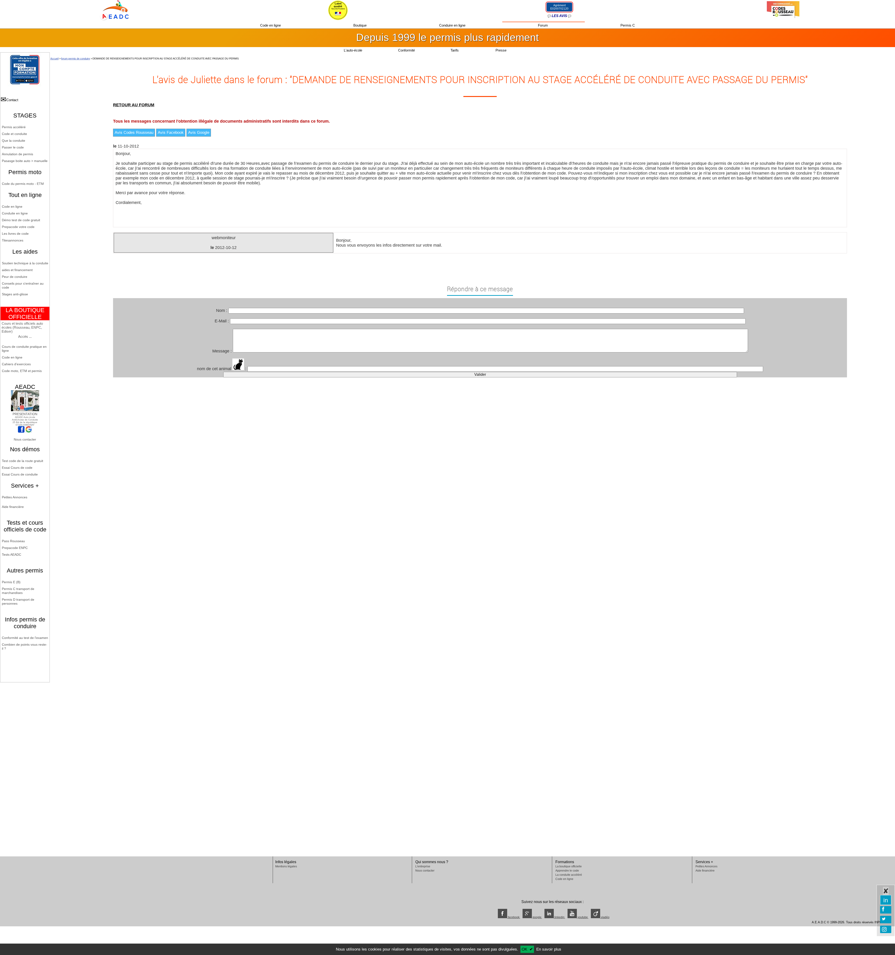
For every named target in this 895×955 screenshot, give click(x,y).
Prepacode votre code (18, 227)
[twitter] (885, 919)
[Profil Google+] (28, 431)
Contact (12, 100)
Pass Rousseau (13, 541)
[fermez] (886, 891)
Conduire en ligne (452, 25)
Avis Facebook (171, 132)
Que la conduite (13, 140)
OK (524, 949)
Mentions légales (286, 866)
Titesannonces (12, 240)
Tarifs (455, 50)
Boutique (360, 25)
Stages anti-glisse (15, 294)
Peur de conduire (14, 277)
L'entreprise (422, 866)
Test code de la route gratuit (22, 461)
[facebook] (885, 910)
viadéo (604, 917)
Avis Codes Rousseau (134, 132)
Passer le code (13, 147)
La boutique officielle (568, 866)
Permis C (627, 25)
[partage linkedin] (885, 900)
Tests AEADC (11, 554)
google (537, 917)
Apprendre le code (567, 870)
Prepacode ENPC (15, 548)
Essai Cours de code (17, 467)
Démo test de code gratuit (21, 220)
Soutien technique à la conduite (25, 263)
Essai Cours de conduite (20, 474)
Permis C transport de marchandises (18, 591)
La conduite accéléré (568, 874)
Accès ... (25, 336)
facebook (513, 917)
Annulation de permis (17, 154)
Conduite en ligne (15, 213)
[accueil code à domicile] (111, 10)
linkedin (559, 917)
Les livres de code (15, 233)
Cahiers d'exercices (16, 364)
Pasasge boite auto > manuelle (25, 161)
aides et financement (17, 270)
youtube (583, 917)
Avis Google (198, 132)
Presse (501, 50)
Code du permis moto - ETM (23, 184)
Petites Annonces (14, 497)
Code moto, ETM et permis (22, 371)
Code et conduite (14, 134)
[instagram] (885, 929)
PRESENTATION (25, 414)
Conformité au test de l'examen (25, 638)
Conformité (406, 50)
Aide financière (13, 507)
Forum (543, 25)
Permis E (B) (11, 582)
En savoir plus (548, 949)
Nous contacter (25, 439)
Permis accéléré (14, 127)
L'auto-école (353, 50)
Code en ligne (271, 25)
